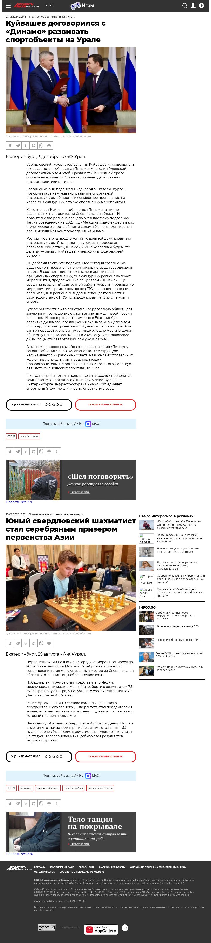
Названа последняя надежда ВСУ (177, 626)
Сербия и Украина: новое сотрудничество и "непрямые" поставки (175, 615)
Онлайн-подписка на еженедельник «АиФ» (158, 867)
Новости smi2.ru (19, 502)
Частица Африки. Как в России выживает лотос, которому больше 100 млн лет (179, 538)
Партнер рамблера (70, 927)
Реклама (40, 867)
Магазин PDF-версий (112, 867)
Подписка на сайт (62, 867)
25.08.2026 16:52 (16, 514)
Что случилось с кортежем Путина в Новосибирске (179, 668)
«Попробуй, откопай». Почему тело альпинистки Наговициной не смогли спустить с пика (180, 524)
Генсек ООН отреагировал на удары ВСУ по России (179, 655)
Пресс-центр (86, 867)
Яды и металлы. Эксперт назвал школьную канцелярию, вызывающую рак (177, 565)
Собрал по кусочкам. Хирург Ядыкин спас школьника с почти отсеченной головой (181, 579)
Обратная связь (44, 872)
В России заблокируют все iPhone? (178, 639)
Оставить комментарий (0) (106, 404)
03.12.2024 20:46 (16, 16)
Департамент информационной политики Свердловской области (48, 136)
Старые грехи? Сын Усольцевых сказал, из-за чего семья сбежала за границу (180, 592)
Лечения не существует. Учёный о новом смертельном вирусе (178, 550)
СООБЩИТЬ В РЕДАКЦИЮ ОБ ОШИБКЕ (82, 872)
